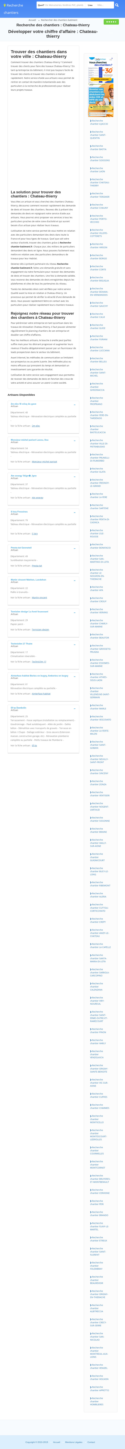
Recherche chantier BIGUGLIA (99, 279)
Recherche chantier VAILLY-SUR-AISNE (98, 842)
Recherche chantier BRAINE (98, 830)
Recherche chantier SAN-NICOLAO (97, 1336)
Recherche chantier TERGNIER (99, 195)
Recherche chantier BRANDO (99, 1214)
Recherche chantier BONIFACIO (100, 546)
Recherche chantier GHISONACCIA (97, 386)
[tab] (43, 405)
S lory (35, 533)
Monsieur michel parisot (44, 461)
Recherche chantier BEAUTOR (99, 636)
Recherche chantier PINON (98, 1031)
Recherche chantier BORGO (98, 257)
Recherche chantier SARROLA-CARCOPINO (99, 972)
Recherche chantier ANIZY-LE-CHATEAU (99, 932)
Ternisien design (40, 629)
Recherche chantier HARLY (98, 1042)
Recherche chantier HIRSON (98, 246)
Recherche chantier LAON (97, 170)
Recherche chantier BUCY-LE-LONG (99, 871)
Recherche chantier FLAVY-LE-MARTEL (99, 1226)
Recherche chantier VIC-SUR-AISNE (99, 1082)
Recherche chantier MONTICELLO (97, 1119)
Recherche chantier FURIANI (98, 338)
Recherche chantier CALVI (97, 315)
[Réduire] (107, 1405)
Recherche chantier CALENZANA (96, 986)
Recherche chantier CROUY (98, 600)
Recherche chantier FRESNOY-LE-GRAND (99, 482)
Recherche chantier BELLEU (98, 360)
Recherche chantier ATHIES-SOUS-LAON (98, 677)
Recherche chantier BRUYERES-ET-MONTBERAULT (100, 1178)
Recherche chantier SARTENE (99, 507)
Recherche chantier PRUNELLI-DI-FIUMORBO (100, 457)
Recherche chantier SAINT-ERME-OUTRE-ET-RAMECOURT (99, 1016)
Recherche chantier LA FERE (98, 495)
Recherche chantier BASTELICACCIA (98, 429)
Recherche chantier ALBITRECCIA (96, 1308)
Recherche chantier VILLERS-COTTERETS (99, 233)
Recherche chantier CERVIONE (100, 1191)
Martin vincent (39, 597)
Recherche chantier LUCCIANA (100, 349)
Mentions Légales (73, 1442)
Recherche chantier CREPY (98, 920)
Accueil (32, 20)
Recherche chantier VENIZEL (98, 1366)
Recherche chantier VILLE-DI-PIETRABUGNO (99, 443)
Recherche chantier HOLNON (99, 1377)
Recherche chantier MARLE (98, 707)
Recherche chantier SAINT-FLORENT (98, 1251)
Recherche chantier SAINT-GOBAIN (98, 744)
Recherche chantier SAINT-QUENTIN (98, 134)
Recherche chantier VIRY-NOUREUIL (97, 1000)
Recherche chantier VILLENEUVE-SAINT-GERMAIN (100, 693)
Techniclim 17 (39, 661)
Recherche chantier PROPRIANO (96, 400)
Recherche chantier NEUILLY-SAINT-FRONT (99, 758)
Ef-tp (34, 745)
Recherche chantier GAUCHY (99, 304)
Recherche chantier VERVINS (99, 611)
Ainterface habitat (41, 693)
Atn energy (37, 497)
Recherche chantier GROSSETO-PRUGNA (100, 648)
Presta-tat (37, 565)
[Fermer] (112, 1405)
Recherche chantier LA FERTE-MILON (99, 730)
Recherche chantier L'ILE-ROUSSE (97, 533)
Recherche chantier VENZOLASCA (97, 1054)
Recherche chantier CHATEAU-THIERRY (100, 182)
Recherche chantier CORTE (98, 268)
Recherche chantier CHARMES (99, 1106)
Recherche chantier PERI (97, 1202)
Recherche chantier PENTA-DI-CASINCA (100, 519)
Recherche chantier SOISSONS (100, 159)
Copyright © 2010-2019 (36, 1442)
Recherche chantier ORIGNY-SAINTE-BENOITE (99, 1068)
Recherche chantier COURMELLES (97, 1150)
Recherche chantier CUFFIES (98, 1095)
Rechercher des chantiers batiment (59, 20)
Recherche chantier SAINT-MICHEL (98, 372)
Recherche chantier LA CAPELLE (100, 946)
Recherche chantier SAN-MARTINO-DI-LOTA (99, 558)
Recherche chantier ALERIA (98, 895)
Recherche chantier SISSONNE (100, 819)
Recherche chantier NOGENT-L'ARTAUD (99, 806)
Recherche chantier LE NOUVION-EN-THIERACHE (97, 574)
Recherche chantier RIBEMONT (100, 884)
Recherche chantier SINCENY (99, 772)
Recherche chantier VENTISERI (100, 794)
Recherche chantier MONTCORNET (97, 1164)
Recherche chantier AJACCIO (99, 122)
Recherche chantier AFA (96, 588)
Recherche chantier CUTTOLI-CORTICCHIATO (99, 907)
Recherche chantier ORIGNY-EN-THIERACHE (99, 1294)
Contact (91, 1442)
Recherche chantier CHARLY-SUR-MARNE (99, 623)
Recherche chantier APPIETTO (99, 1389)
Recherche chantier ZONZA (98, 783)
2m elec (36, 425)
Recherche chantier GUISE (97, 326)
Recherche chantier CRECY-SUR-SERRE (98, 1322)
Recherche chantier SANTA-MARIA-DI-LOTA (98, 958)
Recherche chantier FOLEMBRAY (96, 1265)
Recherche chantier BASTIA (98, 147)
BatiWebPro (96, 1433)
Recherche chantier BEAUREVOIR (96, 1279)
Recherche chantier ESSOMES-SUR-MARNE (100, 662)
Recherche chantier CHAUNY (99, 206)
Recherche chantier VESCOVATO (100, 718)
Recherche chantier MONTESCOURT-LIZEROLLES (98, 1135)
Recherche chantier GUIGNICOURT (97, 857)
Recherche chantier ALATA (97, 470)
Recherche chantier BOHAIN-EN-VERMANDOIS (99, 291)
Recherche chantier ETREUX (98, 1239)
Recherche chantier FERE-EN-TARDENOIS (99, 415)
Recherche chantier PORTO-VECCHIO (98, 218)
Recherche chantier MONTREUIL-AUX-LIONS (99, 1352)
